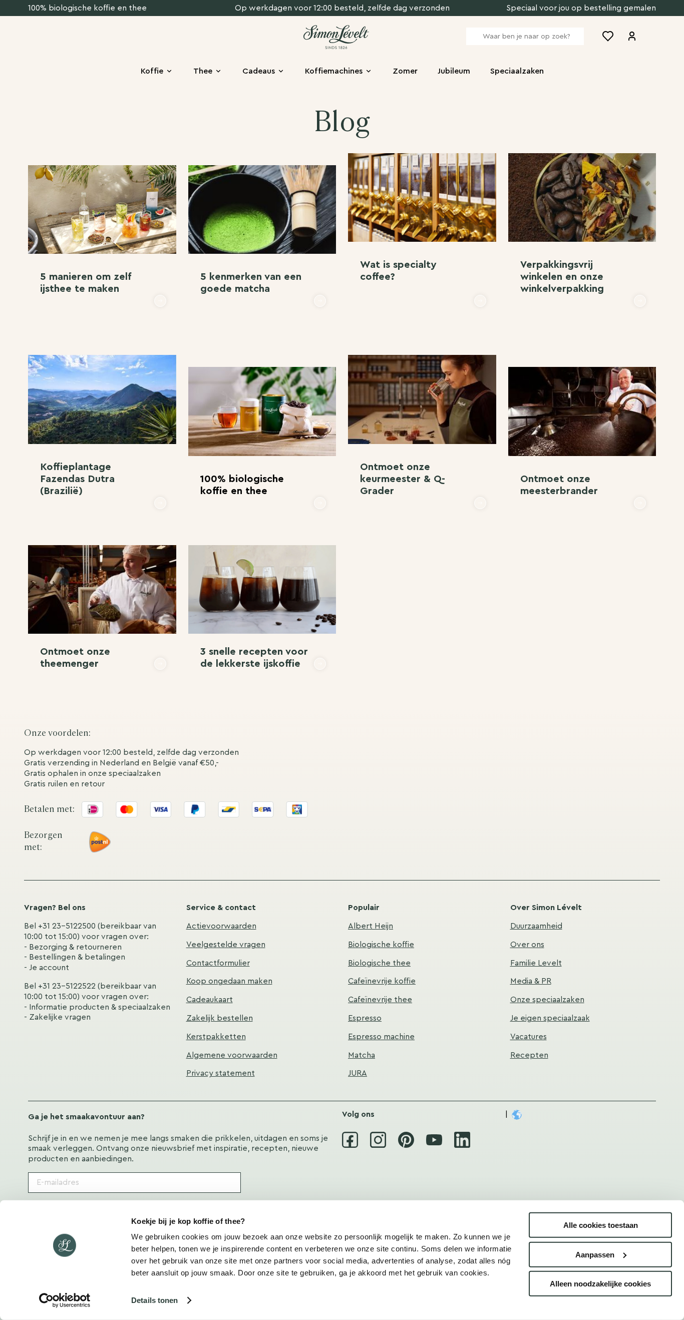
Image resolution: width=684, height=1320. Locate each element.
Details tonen (154, 1300)
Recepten (529, 1055)
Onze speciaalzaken (547, 1000)
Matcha (361, 1055)
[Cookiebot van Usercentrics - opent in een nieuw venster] (65, 1300)
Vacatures (528, 1037)
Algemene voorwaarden (231, 1055)
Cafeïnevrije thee (380, 1000)
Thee (202, 71)
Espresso (365, 1018)
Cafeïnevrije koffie (382, 981)
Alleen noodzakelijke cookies (600, 1283)
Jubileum (454, 71)
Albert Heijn (370, 926)
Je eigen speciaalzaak (550, 1018)
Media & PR (530, 981)
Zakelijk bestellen (219, 1018)
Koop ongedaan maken (229, 981)
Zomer (405, 71)
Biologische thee (379, 963)
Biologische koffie (381, 945)
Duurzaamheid (536, 926)
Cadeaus (258, 71)
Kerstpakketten (216, 1037)
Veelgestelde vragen (225, 945)
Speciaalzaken (517, 71)
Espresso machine (381, 1037)
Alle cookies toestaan (600, 1225)
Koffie (152, 71)
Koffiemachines (334, 71)
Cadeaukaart (209, 1000)
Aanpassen (594, 1254)
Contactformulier (218, 963)
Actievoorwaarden (221, 926)
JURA (357, 1073)
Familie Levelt (536, 963)
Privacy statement (220, 1073)
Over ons (527, 945)
